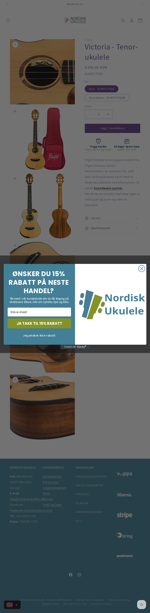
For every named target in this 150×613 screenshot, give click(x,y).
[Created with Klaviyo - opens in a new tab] (75, 347)
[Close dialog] (141, 268)
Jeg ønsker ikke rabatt (39, 335)
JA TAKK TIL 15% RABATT (39, 323)
